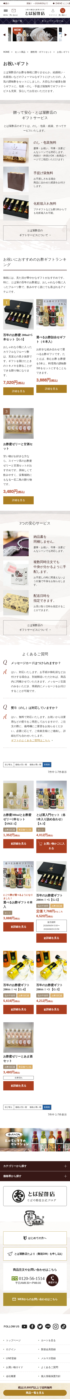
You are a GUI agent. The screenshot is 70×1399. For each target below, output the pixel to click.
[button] (4, 34)
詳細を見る (18, 391)
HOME (6, 52)
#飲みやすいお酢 (28, 46)
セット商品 (20, 52)
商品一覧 (17, 21)
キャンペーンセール (52, 21)
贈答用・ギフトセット (41, 52)
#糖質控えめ (49, 46)
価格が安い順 (21, 764)
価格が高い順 (35, 764)
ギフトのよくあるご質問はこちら (30, 740)
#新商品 (9, 46)
